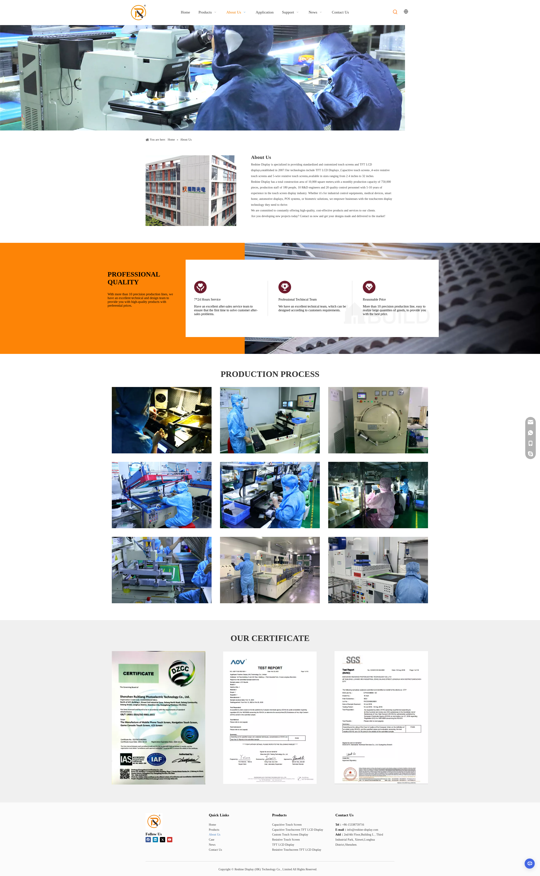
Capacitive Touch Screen (287, 824)
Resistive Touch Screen (286, 839)
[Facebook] (148, 839)
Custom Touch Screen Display (290, 834)
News (212, 844)
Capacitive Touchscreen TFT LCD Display (297, 829)
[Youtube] (169, 839)
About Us (214, 834)
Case (211, 839)
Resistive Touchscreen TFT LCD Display (296, 849)
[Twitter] (162, 839)
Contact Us (215, 849)
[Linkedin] (155, 839)
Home (212, 824)
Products (214, 829)
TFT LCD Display (283, 844)
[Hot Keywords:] (395, 12)
